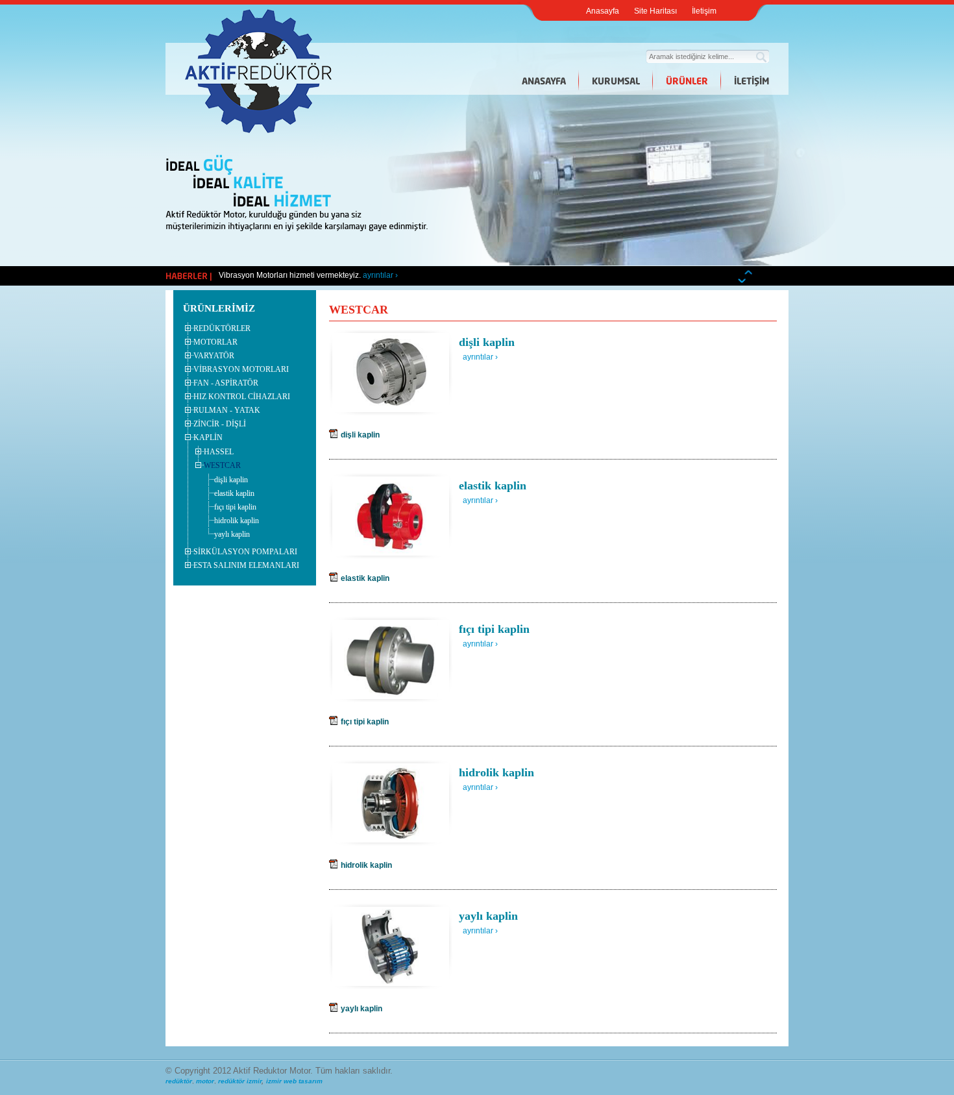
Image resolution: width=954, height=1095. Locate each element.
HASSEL (219, 451)
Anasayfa (602, 11)
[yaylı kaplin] (391, 981)
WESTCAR (222, 465)
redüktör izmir (240, 1081)
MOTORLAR (215, 342)
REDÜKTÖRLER (222, 328)
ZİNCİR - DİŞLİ (219, 423)
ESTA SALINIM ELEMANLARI (246, 565)
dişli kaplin (231, 479)
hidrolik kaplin (236, 520)
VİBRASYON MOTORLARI (241, 369)
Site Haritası (655, 11)
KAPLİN (208, 437)
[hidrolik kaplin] (390, 838)
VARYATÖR (213, 355)
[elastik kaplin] (390, 551)
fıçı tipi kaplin (235, 506)
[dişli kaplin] (391, 407)
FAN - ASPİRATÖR (225, 383)
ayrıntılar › (380, 275)
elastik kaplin (234, 493)
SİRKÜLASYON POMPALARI (245, 551)
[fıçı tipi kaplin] (391, 694)
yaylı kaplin (232, 534)
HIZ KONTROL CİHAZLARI (241, 396)
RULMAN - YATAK (226, 410)
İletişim (704, 11)
